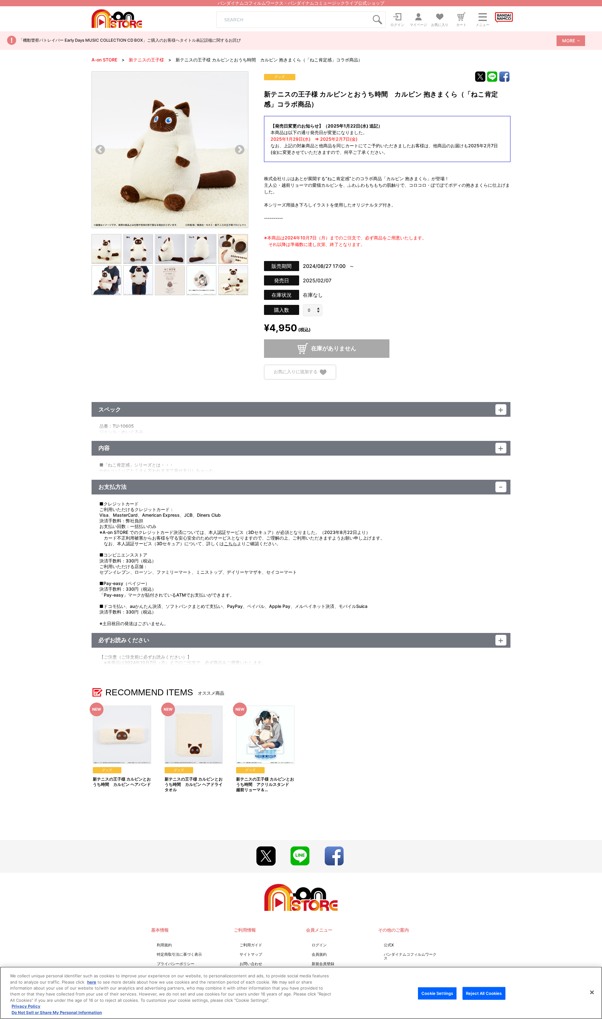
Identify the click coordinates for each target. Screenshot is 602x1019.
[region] (301, 993)
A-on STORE (104, 59)
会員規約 (319, 954)
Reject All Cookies (484, 992)
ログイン (319, 945)
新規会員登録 (323, 963)
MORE (568, 40)
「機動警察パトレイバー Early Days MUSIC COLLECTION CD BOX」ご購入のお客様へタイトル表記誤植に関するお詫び (130, 40)
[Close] (592, 992)
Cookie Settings (437, 992)
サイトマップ (251, 954)
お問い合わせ (251, 963)
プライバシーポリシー (175, 963)
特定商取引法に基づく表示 (179, 954)
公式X (389, 945)
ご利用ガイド (251, 945)
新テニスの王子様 (146, 59)
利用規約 (164, 945)
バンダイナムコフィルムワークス (410, 956)
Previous (100, 150)
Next (239, 150)
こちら (230, 543)
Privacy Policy (26, 1006)
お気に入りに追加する (296, 371)
